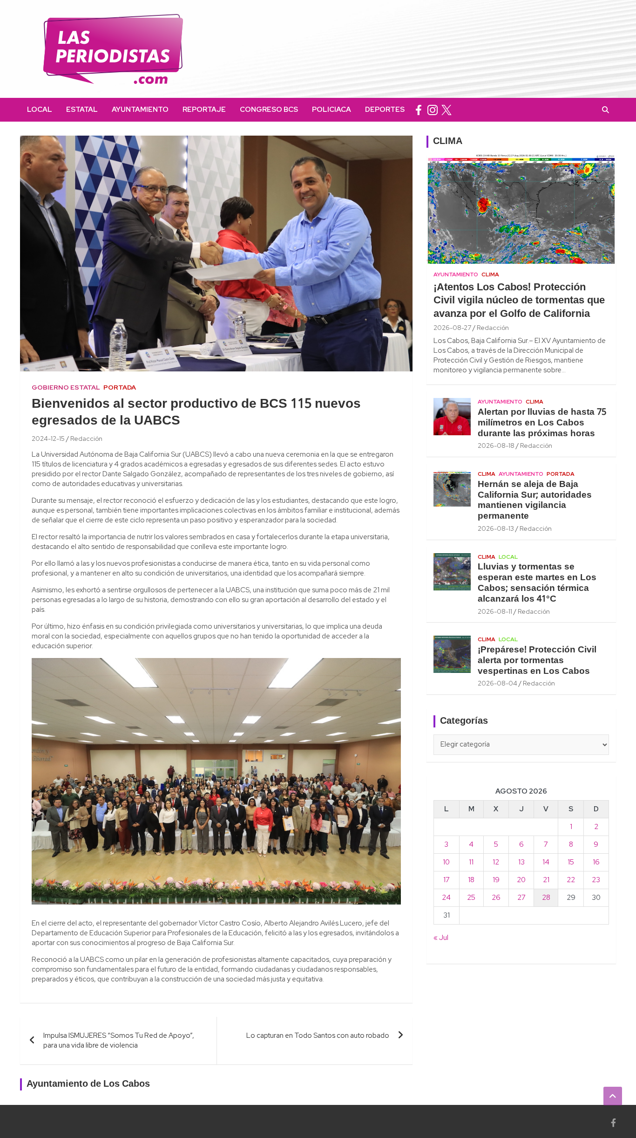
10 (446, 862)
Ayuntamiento (140, 109)
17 (446, 879)
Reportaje (204, 109)
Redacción (86, 438)
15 (571, 862)
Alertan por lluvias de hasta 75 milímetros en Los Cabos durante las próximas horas (542, 423)
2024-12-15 (48, 438)
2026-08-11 (495, 611)
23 (596, 879)
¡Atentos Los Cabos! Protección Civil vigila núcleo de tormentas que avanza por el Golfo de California (519, 301)
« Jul (440, 937)
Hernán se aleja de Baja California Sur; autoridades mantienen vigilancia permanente (535, 500)
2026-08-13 (496, 528)
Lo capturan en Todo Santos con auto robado (317, 1035)
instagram (433, 110)
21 (546, 879)
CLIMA (447, 142)
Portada (119, 387)
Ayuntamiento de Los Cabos (88, 1084)
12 (496, 862)
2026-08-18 (496, 445)
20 (521, 879)
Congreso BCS (269, 109)
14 (545, 862)
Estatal (82, 109)
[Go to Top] (612, 1096)
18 (471, 879)
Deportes (385, 109)
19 (496, 879)
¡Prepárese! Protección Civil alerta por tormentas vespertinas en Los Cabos (537, 661)
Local (39, 109)
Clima (490, 274)
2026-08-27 (452, 327)
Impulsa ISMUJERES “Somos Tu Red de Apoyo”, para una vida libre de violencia (118, 1040)
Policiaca (331, 109)
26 (496, 897)
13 (521, 862)
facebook (419, 110)
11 (471, 862)
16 (596, 862)
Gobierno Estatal (66, 387)
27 (521, 897)
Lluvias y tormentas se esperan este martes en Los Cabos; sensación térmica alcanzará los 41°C (537, 583)
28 (546, 897)
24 (446, 897)
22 (571, 879)
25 (471, 897)
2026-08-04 (497, 683)
